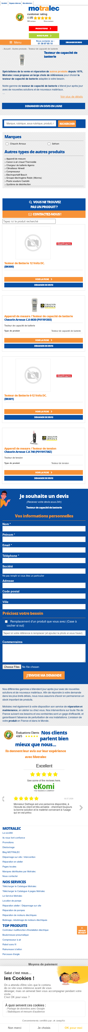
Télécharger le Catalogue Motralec (19, 886)
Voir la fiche (42, 279)
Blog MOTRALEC (11, 852)
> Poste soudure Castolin (17, 181)
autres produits (59, 71)
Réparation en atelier (12, 861)
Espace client (14, 3)
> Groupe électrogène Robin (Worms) (23, 177)
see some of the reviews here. (44, 780)
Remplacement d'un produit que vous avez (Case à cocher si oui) (42, 623)
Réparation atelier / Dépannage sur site (21, 905)
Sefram (55, 143)
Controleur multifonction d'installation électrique (25, 929)
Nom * (6, 524)
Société (4, 3)
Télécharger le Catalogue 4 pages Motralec (23, 891)
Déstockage (8, 847)
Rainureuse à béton (12, 949)
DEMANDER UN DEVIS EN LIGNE (43, 106)
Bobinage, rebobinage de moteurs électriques (24, 919)
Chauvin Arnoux (18, 143)
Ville (5, 602)
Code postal (10, 591)
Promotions (8, 842)
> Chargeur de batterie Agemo (19, 165)
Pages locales (9, 866)
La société (7, 832)
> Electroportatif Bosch (16, 174)
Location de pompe (11, 900)
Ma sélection (27, 3)
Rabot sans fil (9, 944)
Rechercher (67, 124)
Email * (7, 545)
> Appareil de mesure (15, 158)
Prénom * (8, 534)
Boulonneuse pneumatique (15, 934)
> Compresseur (12, 171)
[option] (44, 810)
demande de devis (74, 42)
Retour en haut (82, 931)
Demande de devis (43, 284)
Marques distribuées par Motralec (19, 871)
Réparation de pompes (13, 910)
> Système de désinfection (18, 184)
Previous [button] (2, 799)
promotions (41, 28)
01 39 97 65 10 (45, 43)
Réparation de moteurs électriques (19, 915)
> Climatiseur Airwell (14, 168)
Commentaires (12, 642)
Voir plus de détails (71, 96)
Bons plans (43, 35)
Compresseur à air (11, 939)
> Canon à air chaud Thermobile (20, 161)
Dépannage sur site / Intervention (18, 856)
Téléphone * (10, 556)
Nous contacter (10, 876)
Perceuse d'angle (11, 954)
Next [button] (81, 807)
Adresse (8, 581)
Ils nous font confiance (13, 837)
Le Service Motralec (12, 895)
